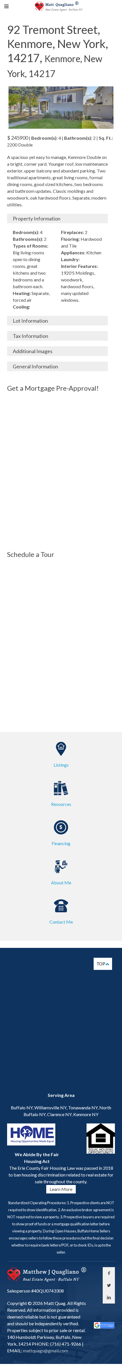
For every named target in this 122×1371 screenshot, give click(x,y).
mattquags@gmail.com (45, 1350)
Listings (61, 765)
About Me (61, 882)
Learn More (61, 1189)
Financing (61, 843)
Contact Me (61, 921)
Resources (61, 804)
